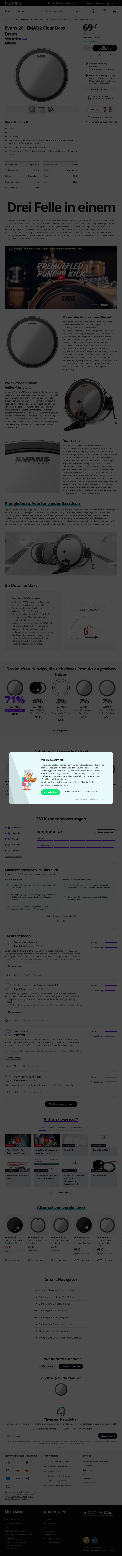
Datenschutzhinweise (96, 799)
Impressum (80, 799)
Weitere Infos (91, 791)
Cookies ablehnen (72, 791)
